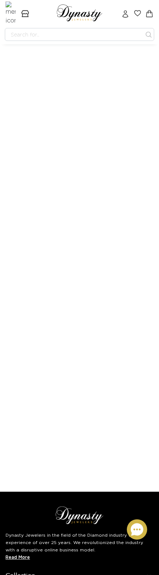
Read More (18, 557)
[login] (125, 13)
